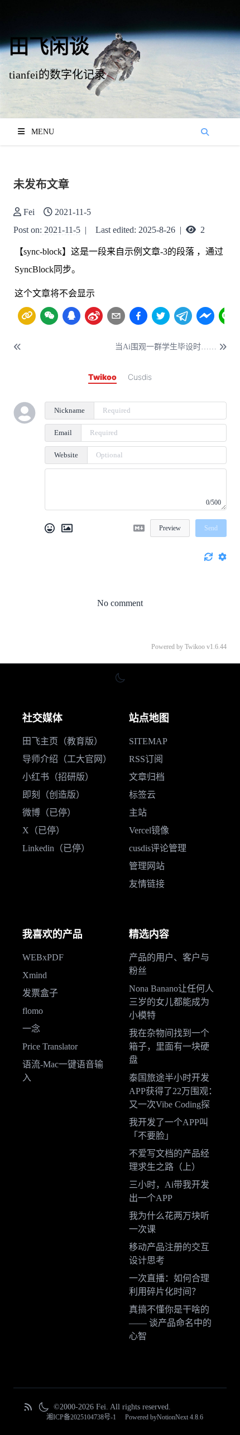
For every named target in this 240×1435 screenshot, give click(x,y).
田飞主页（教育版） (62, 741)
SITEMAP (148, 741)
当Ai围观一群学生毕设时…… (166, 347)
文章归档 (147, 777)
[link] (27, 316)
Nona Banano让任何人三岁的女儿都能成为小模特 (171, 1002)
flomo (32, 1011)
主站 (138, 812)
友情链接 (147, 884)
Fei (29, 212)
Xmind (34, 975)
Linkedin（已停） (56, 848)
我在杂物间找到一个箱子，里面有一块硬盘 (169, 1046)
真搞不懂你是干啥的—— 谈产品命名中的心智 (170, 1323)
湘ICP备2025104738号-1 (81, 1417)
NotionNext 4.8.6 (180, 1417)
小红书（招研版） (58, 777)
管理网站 (147, 866)
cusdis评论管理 (157, 848)
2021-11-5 (62, 230)
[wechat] (49, 316)
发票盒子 (40, 993)
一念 (31, 1028)
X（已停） (43, 830)
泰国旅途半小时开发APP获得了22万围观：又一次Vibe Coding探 (173, 1091)
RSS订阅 (146, 759)
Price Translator (50, 1046)
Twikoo (195, 647)
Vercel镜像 (149, 830)
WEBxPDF (43, 957)
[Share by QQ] (71, 315)
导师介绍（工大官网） (67, 759)
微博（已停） (49, 812)
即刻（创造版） (53, 794)
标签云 (142, 794)
